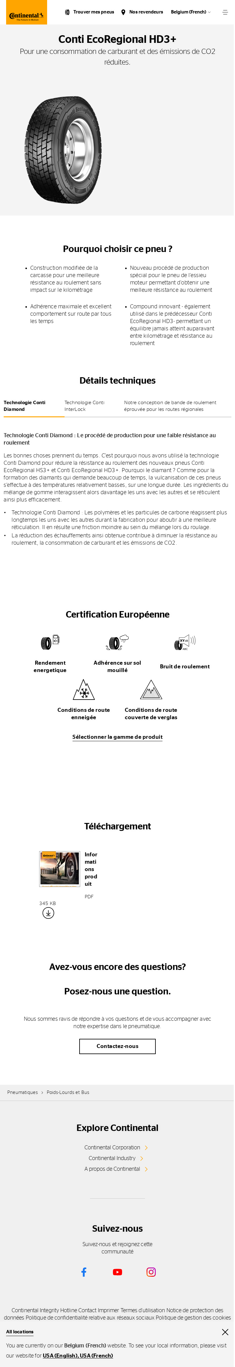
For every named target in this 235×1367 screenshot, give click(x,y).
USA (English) (60, 1356)
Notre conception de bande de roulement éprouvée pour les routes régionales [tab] (170, 406)
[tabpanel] (117, 484)
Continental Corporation (112, 1148)
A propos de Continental (112, 1169)
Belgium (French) (188, 12)
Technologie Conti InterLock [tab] (85, 406)
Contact (87, 1310)
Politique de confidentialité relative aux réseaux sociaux (90, 1318)
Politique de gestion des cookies (193, 1318)
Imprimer (108, 1310)
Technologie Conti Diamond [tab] (25, 406)
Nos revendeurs (146, 12)
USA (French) (96, 1356)
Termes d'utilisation (143, 1310)
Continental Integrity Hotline (44, 1310)
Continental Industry (112, 1158)
